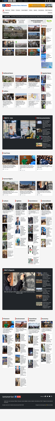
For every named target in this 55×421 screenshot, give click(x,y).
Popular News (46, 73)
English (5, 1)
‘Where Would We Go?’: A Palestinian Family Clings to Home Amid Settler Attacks (13, 35)
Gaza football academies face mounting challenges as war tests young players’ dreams (47, 283)
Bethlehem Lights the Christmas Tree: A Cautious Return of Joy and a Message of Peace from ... (47, 139)
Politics (12, 10)
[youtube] (50, 1)
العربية (14, 1)
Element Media (50, 405)
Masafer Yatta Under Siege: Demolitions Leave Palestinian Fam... (33, 36)
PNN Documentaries (43, 118)
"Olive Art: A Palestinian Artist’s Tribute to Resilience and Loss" (47, 145)
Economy (50, 12)
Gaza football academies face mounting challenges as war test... (21, 51)
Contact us (26, 1)
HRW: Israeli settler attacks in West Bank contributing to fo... (33, 44)
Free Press (6, 153)
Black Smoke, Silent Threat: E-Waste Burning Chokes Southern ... (33, 27)
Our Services (20, 1)
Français (10, 1)
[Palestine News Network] (14, 5)
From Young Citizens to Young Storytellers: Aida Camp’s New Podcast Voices (47, 291)
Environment (20, 319)
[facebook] (45, 1)
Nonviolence (41, 10)
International (6, 12)
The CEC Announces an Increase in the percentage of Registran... (20, 43)
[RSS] (52, 1)
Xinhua (44, 26)
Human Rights (24, 10)
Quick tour (7, 10)
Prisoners (18, 10)
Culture (30, 10)
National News (8, 73)
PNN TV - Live (8, 118)
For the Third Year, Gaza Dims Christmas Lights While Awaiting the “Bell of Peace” (46, 132)
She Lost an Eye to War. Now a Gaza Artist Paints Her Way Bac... (8, 44)
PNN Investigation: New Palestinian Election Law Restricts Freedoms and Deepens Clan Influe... (47, 124)
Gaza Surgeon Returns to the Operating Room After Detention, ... (33, 52)
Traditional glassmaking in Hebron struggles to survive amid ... (8, 52)
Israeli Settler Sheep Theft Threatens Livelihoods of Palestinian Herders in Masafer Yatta (47, 305)
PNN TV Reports (48, 10)
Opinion (35, 10)
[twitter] (47, 1)
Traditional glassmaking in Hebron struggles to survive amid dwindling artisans (47, 275)
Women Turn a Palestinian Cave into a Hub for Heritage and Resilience (46, 298)
